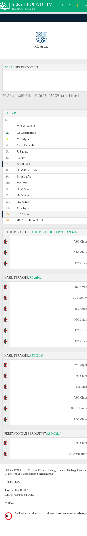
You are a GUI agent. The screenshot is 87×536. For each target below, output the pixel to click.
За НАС (9, 502)
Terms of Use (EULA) (17, 490)
